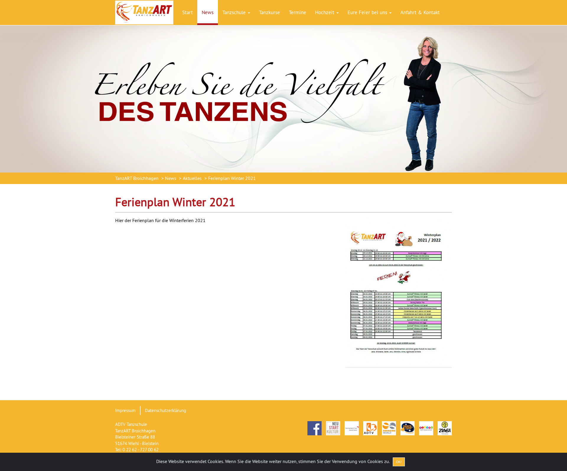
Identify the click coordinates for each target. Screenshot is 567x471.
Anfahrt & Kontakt (420, 12)
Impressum (125, 410)
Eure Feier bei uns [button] (368, 12)
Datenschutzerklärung (165, 410)
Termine (297, 12)
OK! (399, 461)
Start (187, 12)
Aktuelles (192, 178)
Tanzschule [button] (234, 12)
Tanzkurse (269, 12)
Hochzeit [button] (325, 12)
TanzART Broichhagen (137, 178)
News (208, 12)
